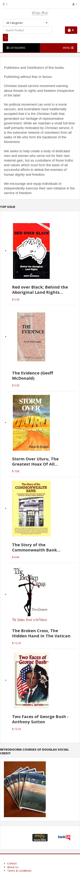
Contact (12, 863)
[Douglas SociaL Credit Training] (25, 789)
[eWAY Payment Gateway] (40, 837)
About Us (12, 867)
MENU (67, 47)
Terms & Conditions (19, 870)
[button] (16, 837)
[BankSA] (64, 837)
